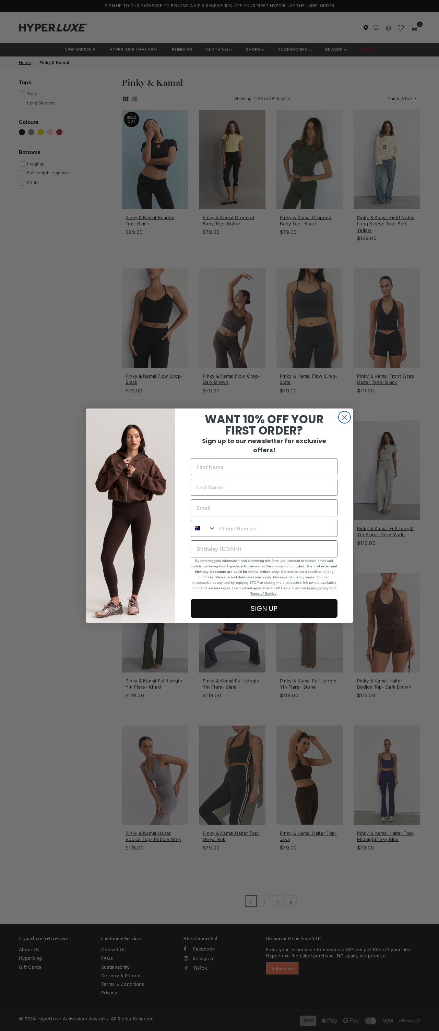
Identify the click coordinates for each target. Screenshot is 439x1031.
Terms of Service (263, 593)
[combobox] (203, 528)
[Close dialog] (345, 417)
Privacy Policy (318, 588)
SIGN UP (264, 608)
